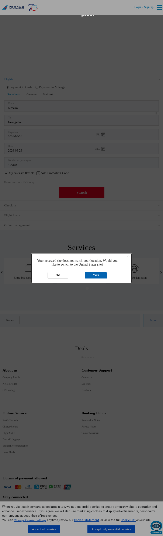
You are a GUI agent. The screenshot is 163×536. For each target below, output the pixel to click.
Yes (96, 275)
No (57, 275)
